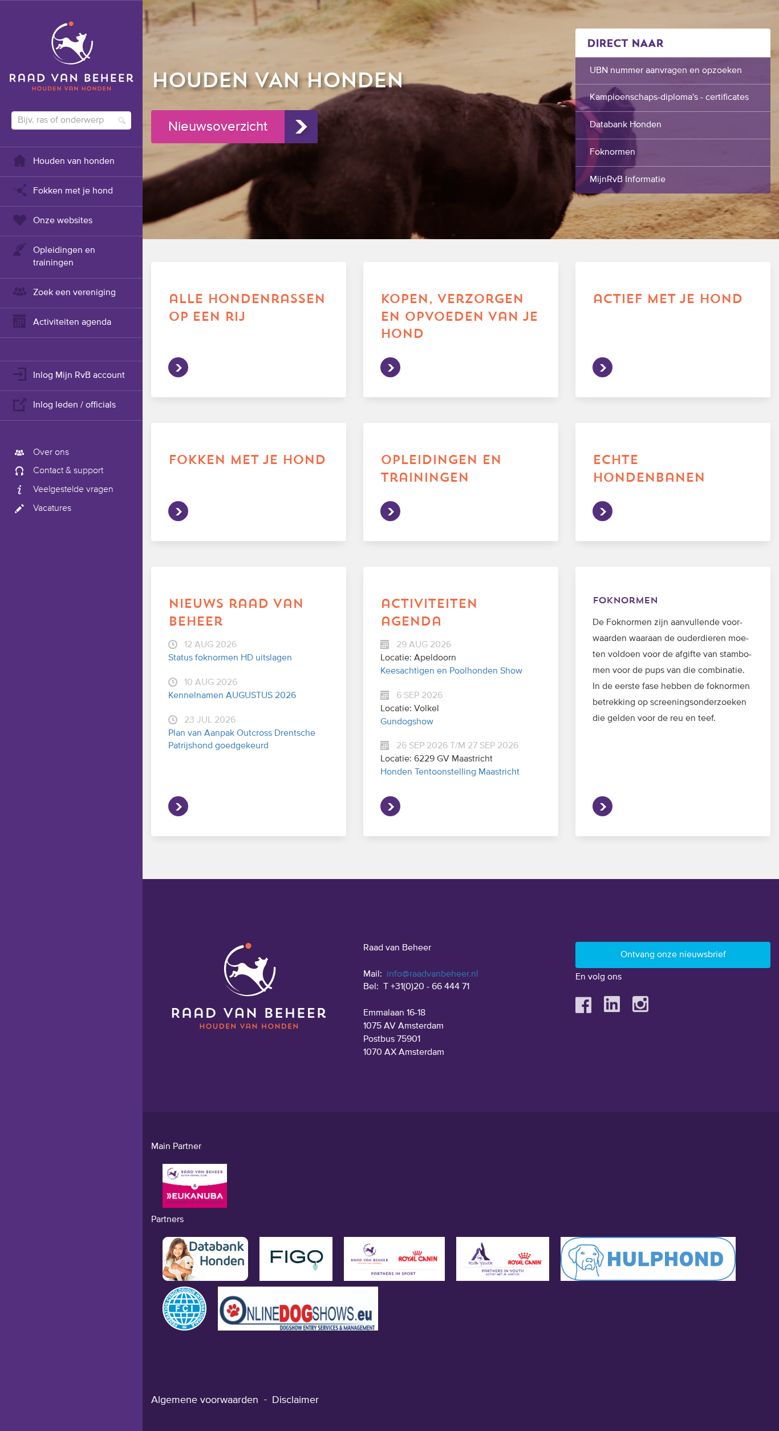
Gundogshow (406, 722)
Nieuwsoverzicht (217, 127)
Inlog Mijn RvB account (79, 375)
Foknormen (612, 152)
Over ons (51, 452)
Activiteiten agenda (72, 322)
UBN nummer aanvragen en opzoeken (666, 70)
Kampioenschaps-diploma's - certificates (669, 97)
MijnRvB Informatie (628, 179)
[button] (461, 6)
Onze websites (62, 220)
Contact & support (68, 470)
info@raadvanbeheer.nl (432, 974)
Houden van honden (74, 161)
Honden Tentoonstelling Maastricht (450, 772)
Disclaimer (295, 1400)
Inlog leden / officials (74, 405)
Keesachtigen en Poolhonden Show (451, 671)
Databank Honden (626, 125)
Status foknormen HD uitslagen (230, 658)
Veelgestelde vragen (73, 489)
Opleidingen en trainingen (64, 257)
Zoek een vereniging (74, 292)
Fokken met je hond (73, 191)
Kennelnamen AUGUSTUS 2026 (232, 695)
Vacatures (52, 508)
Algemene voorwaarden (204, 1400)
